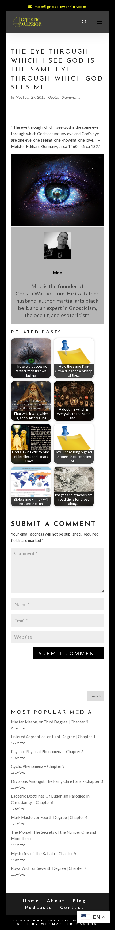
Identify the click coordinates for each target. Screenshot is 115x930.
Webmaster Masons (69, 923)
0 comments (71, 97)
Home (31, 900)
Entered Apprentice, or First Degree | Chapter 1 (53, 736)
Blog (79, 900)
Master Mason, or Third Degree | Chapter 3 (49, 721)
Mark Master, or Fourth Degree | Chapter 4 (49, 817)
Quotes (53, 97)
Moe (19, 97)
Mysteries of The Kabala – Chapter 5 (43, 853)
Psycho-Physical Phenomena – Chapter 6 (47, 751)
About (56, 900)
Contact (72, 907)
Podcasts (38, 907)
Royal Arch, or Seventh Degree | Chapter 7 (48, 868)
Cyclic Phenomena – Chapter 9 (38, 766)
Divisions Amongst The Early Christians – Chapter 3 (57, 781)
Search (95, 696)
